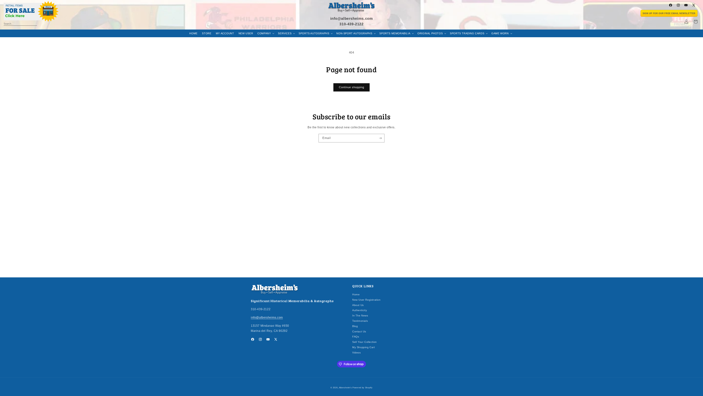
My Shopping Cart (363, 347)
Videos (356, 352)
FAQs (355, 336)
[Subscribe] (380, 138)
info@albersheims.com (267, 317)
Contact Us (359, 331)
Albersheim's (345, 387)
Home (356, 294)
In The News (360, 315)
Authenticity (359, 310)
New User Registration (366, 299)
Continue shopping (351, 87)
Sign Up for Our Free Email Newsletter (669, 13)
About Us (358, 305)
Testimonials (360, 320)
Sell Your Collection (364, 341)
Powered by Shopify (362, 387)
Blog (355, 326)
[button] (265, 33)
